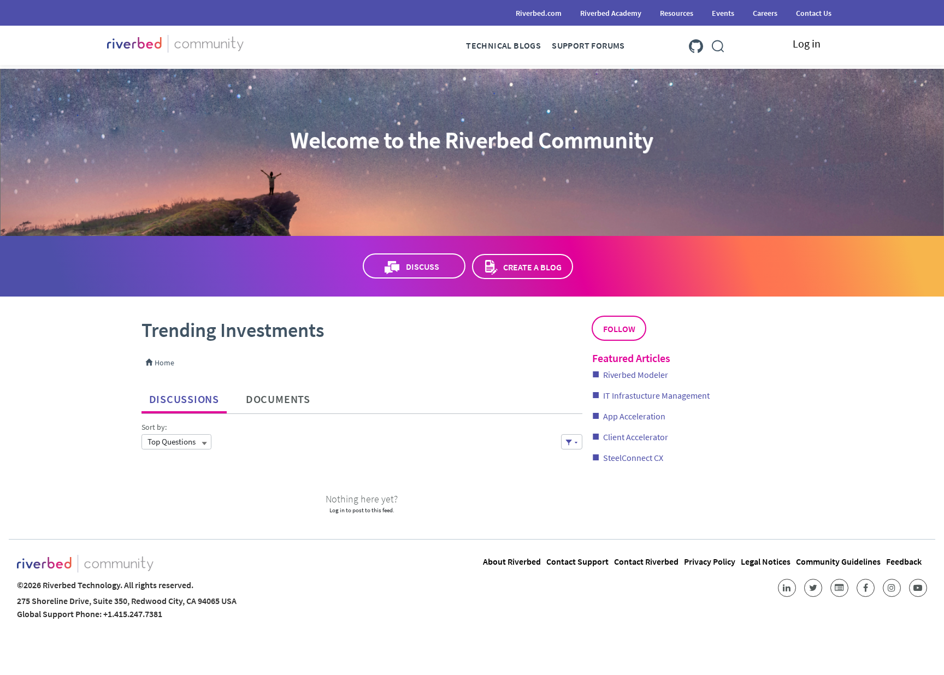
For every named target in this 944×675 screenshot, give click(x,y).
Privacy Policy (709, 561)
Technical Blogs (503, 45)
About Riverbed (512, 561)
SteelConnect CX (633, 457)
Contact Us (813, 13)
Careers (765, 13)
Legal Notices (765, 561)
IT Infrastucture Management (656, 395)
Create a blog (532, 267)
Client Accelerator (635, 436)
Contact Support (577, 561)
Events (723, 13)
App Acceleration (634, 416)
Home (163, 362)
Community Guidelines (838, 561)
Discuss (422, 266)
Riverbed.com (539, 13)
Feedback (904, 561)
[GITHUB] (696, 44)
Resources (676, 13)
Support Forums (588, 45)
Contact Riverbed (646, 561)
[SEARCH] (718, 44)
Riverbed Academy (610, 13)
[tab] (184, 396)
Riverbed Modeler (635, 374)
